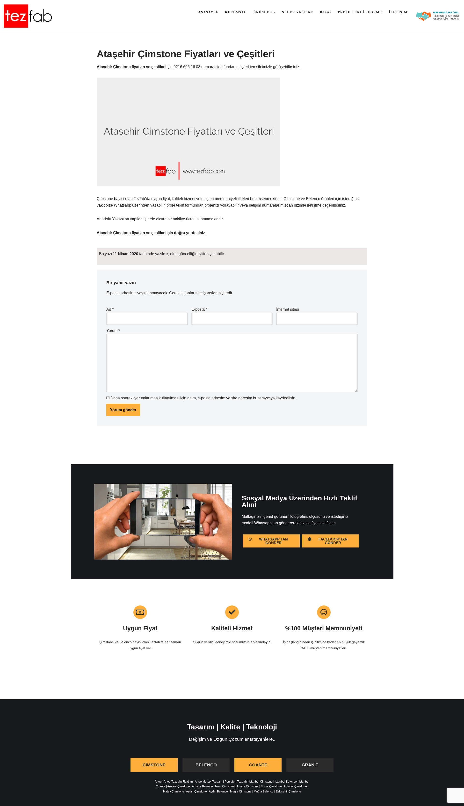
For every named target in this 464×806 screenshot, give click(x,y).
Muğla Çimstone (241, 791)
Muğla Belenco (264, 791)
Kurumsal (236, 12)
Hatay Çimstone (173, 791)
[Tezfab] (28, 16)
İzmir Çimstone (225, 786)
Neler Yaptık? (297, 12)
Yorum (113, 331)
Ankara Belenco (202, 786)
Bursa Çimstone (271, 786)
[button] (274, 12)
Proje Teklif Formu (360, 12)
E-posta (199, 309)
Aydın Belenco (218, 791)
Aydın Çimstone (196, 791)
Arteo (158, 781)
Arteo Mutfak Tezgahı (208, 781)
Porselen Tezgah (236, 781)
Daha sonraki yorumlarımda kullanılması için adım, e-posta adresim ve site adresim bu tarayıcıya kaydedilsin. (203, 398)
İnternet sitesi (287, 309)
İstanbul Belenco (286, 781)
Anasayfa (208, 12)
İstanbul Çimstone (261, 781)
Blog (325, 12)
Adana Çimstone (248, 786)
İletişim (398, 12)
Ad (110, 309)
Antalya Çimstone (295, 786)
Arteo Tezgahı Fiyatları (178, 781)
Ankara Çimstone (178, 786)
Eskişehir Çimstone (288, 791)
